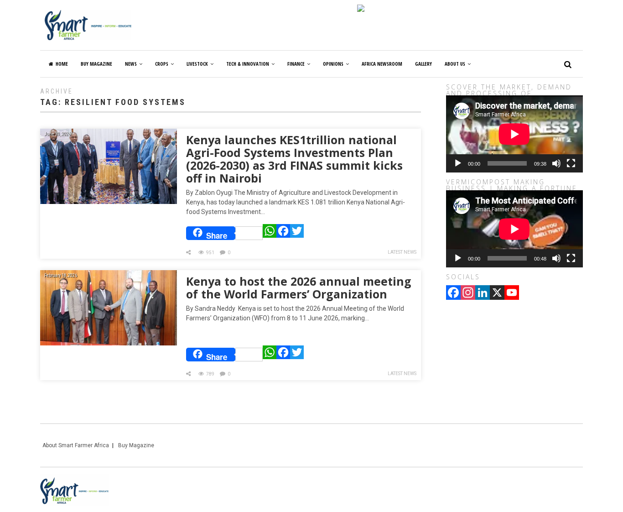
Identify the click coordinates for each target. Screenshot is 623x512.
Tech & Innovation (247, 63)
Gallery (423, 63)
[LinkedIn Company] (482, 293)
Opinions (333, 63)
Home (62, 63)
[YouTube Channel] (511, 293)
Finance (296, 63)
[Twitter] (297, 233)
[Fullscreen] (571, 163)
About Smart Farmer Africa (75, 445)
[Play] (457, 163)
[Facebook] (283, 233)
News (131, 63)
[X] (497, 293)
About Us (455, 63)
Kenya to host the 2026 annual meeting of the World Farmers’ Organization (298, 287)
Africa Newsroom (382, 63)
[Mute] (556, 163)
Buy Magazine (136, 445)
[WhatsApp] (269, 233)
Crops (161, 63)
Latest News (402, 252)
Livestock (197, 63)
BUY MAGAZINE (96, 63)
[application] (514, 133)
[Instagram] (468, 293)
